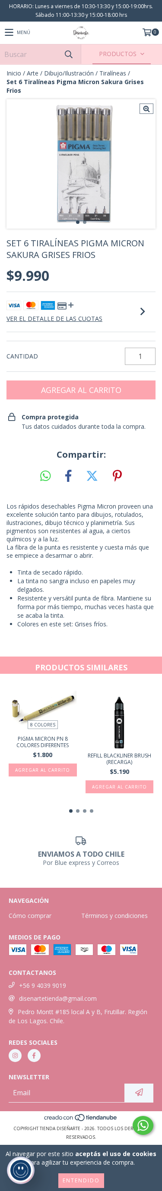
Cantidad (22, 356)
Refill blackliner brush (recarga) (119, 758)
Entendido (81, 1180)
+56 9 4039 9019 (42, 985)
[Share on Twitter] (92, 476)
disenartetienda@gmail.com (58, 998)
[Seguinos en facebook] (34, 1055)
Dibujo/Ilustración (69, 73)
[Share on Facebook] (68, 476)
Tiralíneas (112, 73)
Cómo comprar (30, 915)
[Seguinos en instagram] (15, 1055)
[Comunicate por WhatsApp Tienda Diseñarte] (143, 1125)
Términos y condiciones (114, 915)
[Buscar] (68, 54)
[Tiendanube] (81, 1120)
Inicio (13, 73)
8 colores (42, 725)
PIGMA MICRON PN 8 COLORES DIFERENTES (42, 741)
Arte (32, 73)
